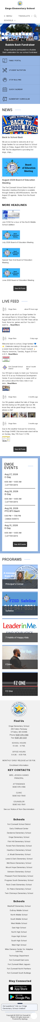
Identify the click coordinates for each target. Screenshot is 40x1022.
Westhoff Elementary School (19, 906)
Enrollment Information (18, 765)
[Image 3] (10, 34)
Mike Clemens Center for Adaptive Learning (19, 950)
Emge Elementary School (19, 837)
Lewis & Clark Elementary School (19, 859)
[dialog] (20, 577)
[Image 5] (16, 34)
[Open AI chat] (34, 1016)
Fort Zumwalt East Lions (19, 960)
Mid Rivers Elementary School (19, 863)
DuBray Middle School (19, 910)
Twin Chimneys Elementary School (19, 893)
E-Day (8, 528)
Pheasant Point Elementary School (19, 876)
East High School (19, 928)
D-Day (8, 494)
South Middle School (18, 919)
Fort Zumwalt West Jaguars (19, 964)
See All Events (20, 544)
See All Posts (20, 288)
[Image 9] (30, 34)
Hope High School (18, 936)
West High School (19, 945)
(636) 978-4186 (21, 735)
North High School (19, 932)
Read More (15, 325)
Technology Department (19, 956)
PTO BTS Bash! (13, 511)
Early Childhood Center (19, 828)
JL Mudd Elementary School (19, 854)
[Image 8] (27, 34)
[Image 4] (13, 34)
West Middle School (19, 923)
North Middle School (19, 915)
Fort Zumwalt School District (19, 824)
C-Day (8, 477)
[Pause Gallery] (36, 38)
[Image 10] (3, 38)
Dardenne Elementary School (19, 833)
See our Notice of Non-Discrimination (19, 809)
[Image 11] (6, 38)
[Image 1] (3, 34)
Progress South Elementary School (19, 880)
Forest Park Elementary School (19, 846)
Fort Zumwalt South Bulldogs (19, 973)
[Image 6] (20, 34)
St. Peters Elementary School (19, 889)
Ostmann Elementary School (19, 872)
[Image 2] (6, 34)
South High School (19, 940)
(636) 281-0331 (21, 738)
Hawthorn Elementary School (19, 850)
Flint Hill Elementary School (19, 841)
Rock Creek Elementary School (19, 885)
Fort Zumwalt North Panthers (19, 969)
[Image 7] (23, 34)
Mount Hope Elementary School (19, 867)
